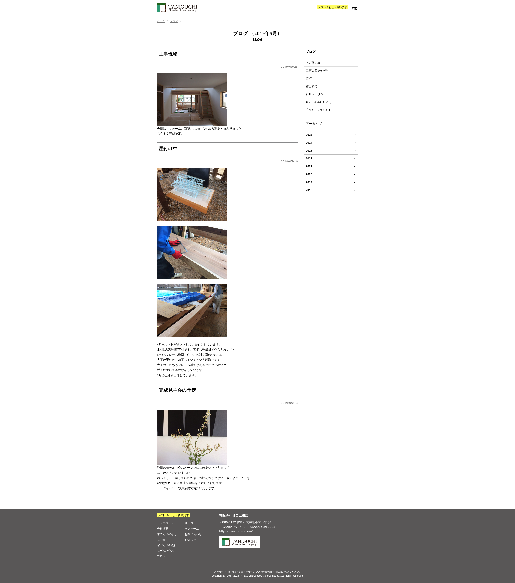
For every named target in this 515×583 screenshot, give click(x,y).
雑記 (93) (311, 86)
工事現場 (168, 53)
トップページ (165, 523)
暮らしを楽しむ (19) (318, 102)
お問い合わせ (332, 7)
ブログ (174, 21)
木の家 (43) (313, 62)
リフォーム (192, 528)
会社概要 (162, 528)
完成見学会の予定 (177, 390)
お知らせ (190, 540)
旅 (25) (310, 78)
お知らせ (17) (314, 94)
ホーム (161, 21)
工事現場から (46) (317, 70)
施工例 (189, 523)
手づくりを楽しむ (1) (319, 110)
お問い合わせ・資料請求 (173, 515)
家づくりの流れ (167, 545)
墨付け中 (168, 148)
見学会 (161, 540)
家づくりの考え (167, 534)
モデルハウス (165, 550)
